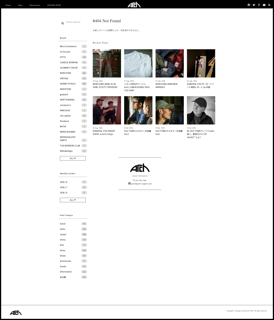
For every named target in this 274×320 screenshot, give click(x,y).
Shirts (73, 239)
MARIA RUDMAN (72, 131)
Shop (20, 5)
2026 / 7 (72, 187)
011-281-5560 (140, 180)
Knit (72, 244)
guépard (72, 94)
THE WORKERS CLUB (72, 145)
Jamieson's (72, 105)
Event (72, 223)
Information (35, 5)
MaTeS (72, 126)
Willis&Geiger (72, 150)
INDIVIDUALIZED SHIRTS (72, 139)
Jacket (73, 234)
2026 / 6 (72, 192)
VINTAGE (72, 78)
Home (8, 5)
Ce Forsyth (72, 51)
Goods (72, 266)
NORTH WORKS (72, 99)
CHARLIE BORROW (72, 62)
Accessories (72, 260)
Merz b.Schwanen (72, 46)
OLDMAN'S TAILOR (72, 67)
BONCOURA (72, 73)
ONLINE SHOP (54, 5)
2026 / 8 (72, 182)
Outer (73, 229)
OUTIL (72, 57)
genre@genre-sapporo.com (141, 184)
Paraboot (72, 121)
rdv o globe (72, 115)
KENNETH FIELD (72, 83)
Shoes (72, 255)
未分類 (73, 277)
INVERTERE (72, 89)
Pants (73, 250)
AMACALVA (72, 110)
